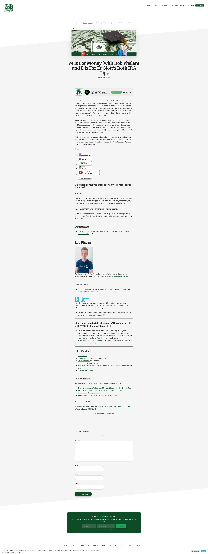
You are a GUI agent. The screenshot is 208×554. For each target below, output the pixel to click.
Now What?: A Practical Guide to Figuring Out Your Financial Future (102, 366)
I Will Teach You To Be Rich (87, 358)
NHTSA (122, 203)
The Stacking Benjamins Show (14, 8)
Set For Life (82, 363)
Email (77, 474)
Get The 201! (116, 92)
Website (77, 483)
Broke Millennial (84, 361)
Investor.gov (79, 218)
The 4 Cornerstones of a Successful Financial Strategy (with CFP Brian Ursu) (104, 388)
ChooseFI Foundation (85, 370)
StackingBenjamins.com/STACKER (90, 340)
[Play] (87, 92)
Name (77, 465)
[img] (130, 92)
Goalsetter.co (82, 356)
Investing (108, 413)
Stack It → (121, 526)
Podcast (112, 413)
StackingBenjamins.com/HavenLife (113, 305)
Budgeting (102, 413)
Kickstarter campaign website (117, 276)
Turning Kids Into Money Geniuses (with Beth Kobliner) (97, 395)
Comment (78, 440)
